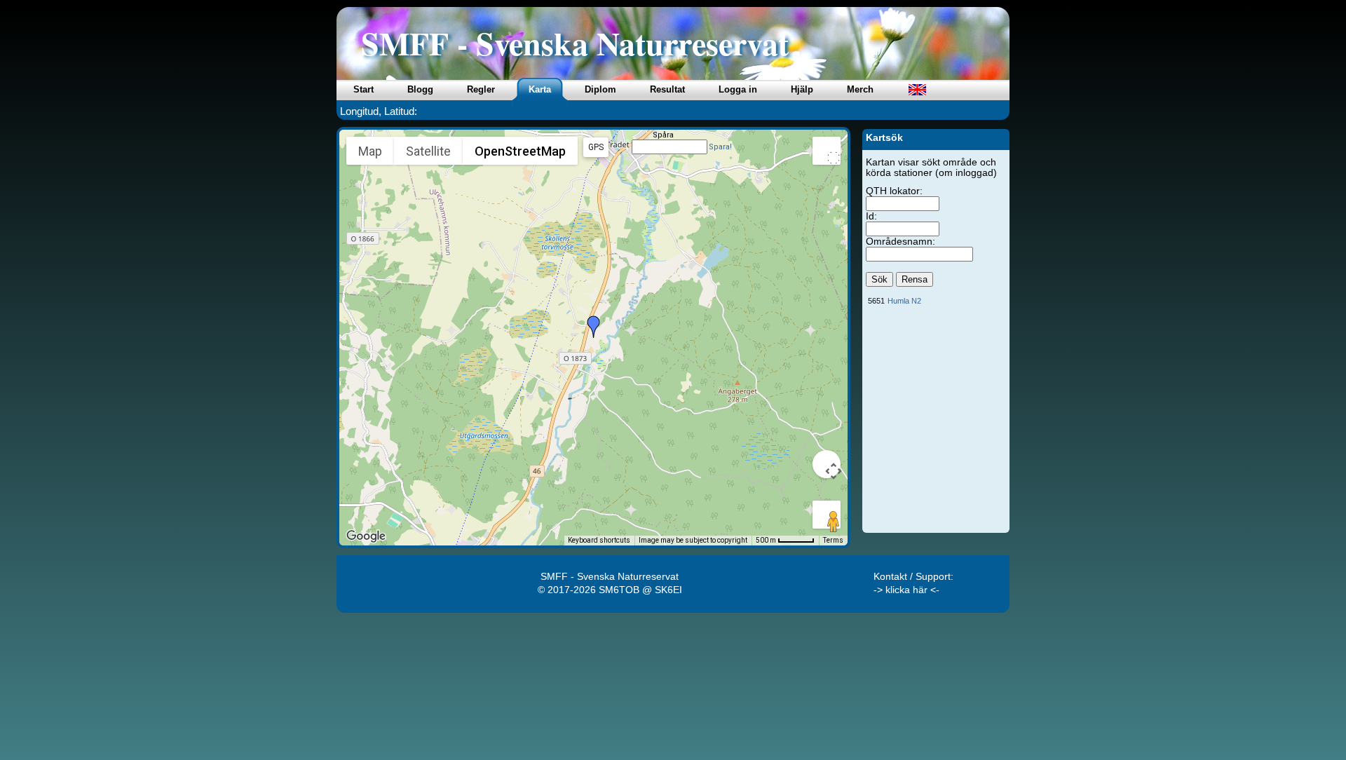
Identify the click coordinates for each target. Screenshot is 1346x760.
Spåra (663, 135)
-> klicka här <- (906, 590)
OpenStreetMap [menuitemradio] (520, 151)
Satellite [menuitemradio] (428, 151)
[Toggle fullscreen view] (827, 151)
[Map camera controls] (827, 464)
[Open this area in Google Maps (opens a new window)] (366, 536)
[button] (594, 326)
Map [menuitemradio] (370, 151)
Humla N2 (904, 301)
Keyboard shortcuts (599, 540)
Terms (833, 540)
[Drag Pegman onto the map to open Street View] (827, 515)
